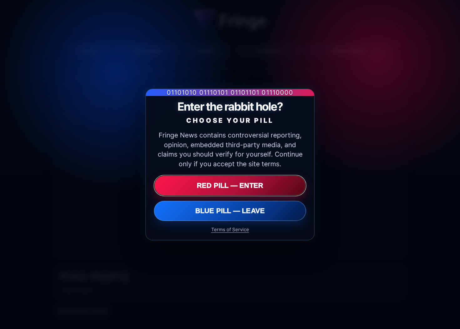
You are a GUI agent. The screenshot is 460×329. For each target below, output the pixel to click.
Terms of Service (230, 229)
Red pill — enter (230, 185)
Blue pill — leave (230, 211)
